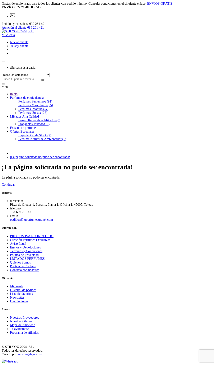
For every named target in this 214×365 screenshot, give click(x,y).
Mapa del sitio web (22, 325)
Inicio (14, 94)
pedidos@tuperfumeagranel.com (31, 219)
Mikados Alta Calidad (24, 116)
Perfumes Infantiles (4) (33, 109)
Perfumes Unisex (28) (32, 112)
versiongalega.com (29, 354)
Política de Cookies (23, 266)
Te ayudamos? (19, 329)
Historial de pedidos (23, 290)
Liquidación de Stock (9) (34, 135)
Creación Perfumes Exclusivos (30, 240)
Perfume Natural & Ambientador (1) (42, 139)
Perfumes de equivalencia (27, 97)
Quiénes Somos (20, 262)
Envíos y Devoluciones (25, 247)
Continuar (8, 184)
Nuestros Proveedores (24, 317)
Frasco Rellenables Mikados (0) (39, 120)
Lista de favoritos (21, 293)
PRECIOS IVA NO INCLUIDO (32, 236)
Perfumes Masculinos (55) (35, 105)
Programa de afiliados (24, 332)
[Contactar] (12, 16)
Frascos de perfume (23, 127)
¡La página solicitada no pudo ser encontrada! (40, 157)
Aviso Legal (18, 243)
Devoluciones (19, 301)
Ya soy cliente (19, 46)
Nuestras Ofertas (21, 321)
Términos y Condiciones (26, 251)
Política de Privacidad (24, 255)
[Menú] (3, 84)
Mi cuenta (16, 286)
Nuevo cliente (19, 42)
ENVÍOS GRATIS (159, 3)
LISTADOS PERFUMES (27, 258)
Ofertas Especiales (22, 131)
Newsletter (17, 297)
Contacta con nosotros (24, 270)
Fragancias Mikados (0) (34, 124)
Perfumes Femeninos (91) (35, 101)
